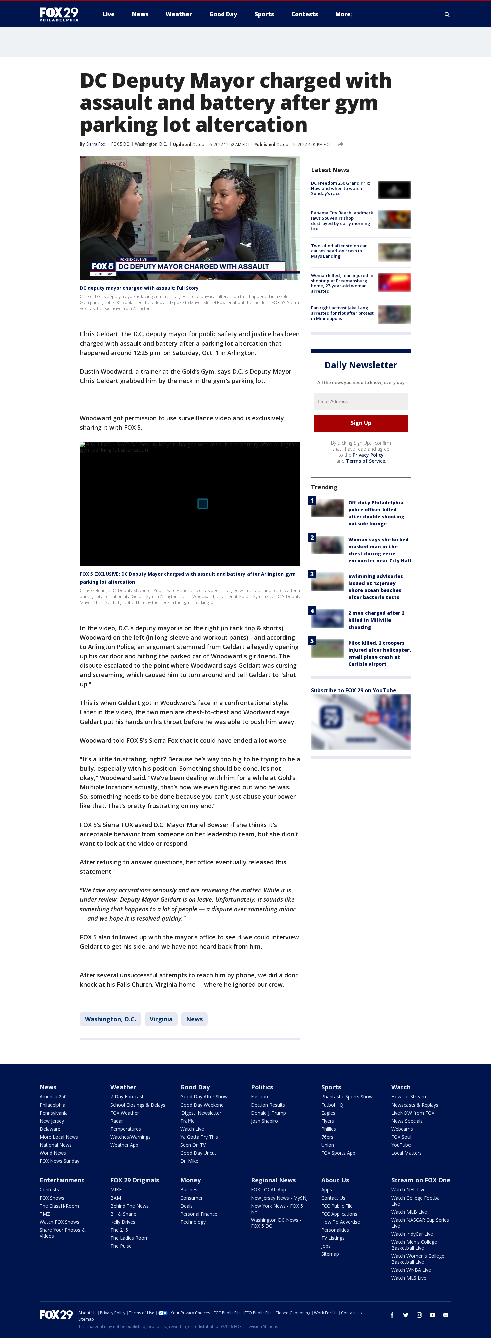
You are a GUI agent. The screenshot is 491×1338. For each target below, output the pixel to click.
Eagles (328, 1113)
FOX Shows (52, 1197)
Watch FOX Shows (59, 1222)
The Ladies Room (129, 1238)
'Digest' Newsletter (200, 1113)
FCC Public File (337, 1206)
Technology (193, 1222)
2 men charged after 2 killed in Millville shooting (376, 619)
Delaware (50, 1129)
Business (190, 1189)
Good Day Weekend (202, 1105)
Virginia (161, 1019)
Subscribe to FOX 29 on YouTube (353, 690)
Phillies (328, 1129)
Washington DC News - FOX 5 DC (276, 1223)
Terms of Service (365, 460)
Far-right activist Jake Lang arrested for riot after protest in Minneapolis (342, 313)
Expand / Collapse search (447, 14)
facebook (392, 1315)
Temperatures (125, 1129)
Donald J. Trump (268, 1113)
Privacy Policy (368, 454)
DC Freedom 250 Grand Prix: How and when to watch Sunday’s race (340, 188)
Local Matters (406, 1153)
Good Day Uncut (198, 1153)
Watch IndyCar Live (412, 1234)
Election (259, 1096)
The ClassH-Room (59, 1206)
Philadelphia (52, 1105)
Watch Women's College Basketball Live (417, 1259)
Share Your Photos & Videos (63, 1233)
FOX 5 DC (120, 144)
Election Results (268, 1105)
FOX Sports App (338, 1153)
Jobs (326, 1246)
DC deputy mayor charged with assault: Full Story (139, 288)
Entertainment (62, 1180)
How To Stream (408, 1096)
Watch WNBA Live (411, 1270)
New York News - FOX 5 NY (277, 1209)
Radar (116, 1121)
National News (56, 1145)
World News (53, 1153)
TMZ (45, 1214)
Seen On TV (193, 1145)
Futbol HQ (332, 1105)
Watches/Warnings (130, 1137)
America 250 (53, 1096)
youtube (432, 1315)
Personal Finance (198, 1214)
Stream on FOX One (420, 1180)
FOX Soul (401, 1137)
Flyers (327, 1121)
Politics (262, 1087)
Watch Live (192, 1129)
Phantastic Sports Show (347, 1096)
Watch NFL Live (408, 1189)
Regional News (273, 1180)
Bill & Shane (123, 1214)
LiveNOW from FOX (412, 1113)
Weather (123, 1087)
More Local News (59, 1137)
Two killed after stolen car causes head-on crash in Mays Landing (339, 251)
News (194, 1019)
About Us (335, 1180)
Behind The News (129, 1206)
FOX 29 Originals (134, 1180)
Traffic (187, 1121)
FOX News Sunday (59, 1161)
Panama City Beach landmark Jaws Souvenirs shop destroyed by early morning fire (342, 220)
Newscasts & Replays (414, 1105)
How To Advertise (340, 1222)
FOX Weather (124, 1113)
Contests (49, 1189)
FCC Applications (339, 1214)
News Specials (407, 1121)
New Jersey (52, 1121)
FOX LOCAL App (268, 1189)
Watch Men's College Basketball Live (414, 1245)
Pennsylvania (54, 1113)
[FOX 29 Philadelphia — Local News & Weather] (62, 14)
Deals (186, 1206)
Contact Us (333, 1197)
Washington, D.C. (151, 144)
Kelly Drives (122, 1222)
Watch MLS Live (408, 1278)
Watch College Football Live (416, 1200)
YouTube (401, 1145)
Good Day (195, 1087)
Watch (401, 1087)
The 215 (119, 1230)
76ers (327, 1137)
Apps (326, 1189)
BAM (115, 1197)
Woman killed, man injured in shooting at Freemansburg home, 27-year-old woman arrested (342, 283)
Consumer (191, 1197)
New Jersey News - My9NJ (279, 1197)
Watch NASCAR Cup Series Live (420, 1223)
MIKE (116, 1189)
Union (327, 1145)
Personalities (335, 1230)
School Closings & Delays (137, 1105)
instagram (419, 1315)
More (343, 14)
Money (190, 1180)
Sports (331, 1087)
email (446, 1315)
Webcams (402, 1129)
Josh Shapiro (264, 1121)
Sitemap (330, 1254)
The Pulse (121, 1246)
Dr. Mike (189, 1161)
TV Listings (333, 1238)
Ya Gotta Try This (199, 1137)
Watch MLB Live (409, 1212)
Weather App (124, 1145)
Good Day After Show (204, 1096)
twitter (405, 1315)
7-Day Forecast (127, 1096)
